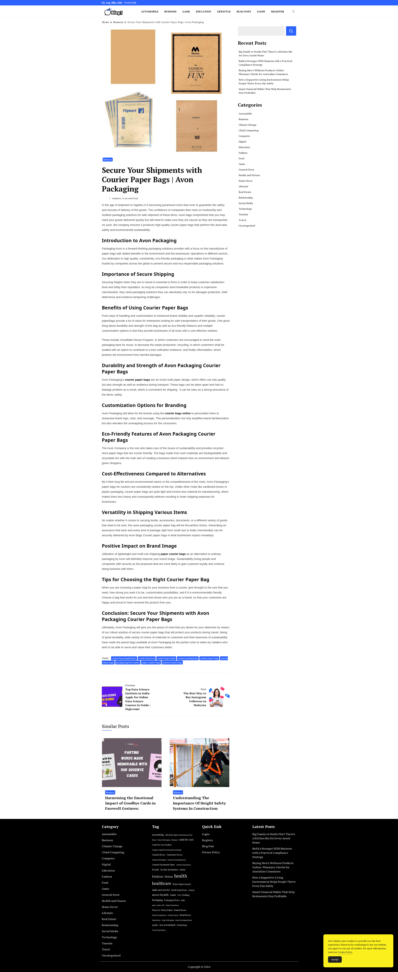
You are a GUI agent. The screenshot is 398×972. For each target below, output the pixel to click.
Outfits (173, 895)
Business (170, 11)
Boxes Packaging (164, 840)
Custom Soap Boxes (183, 865)
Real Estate (245, 192)
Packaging (157, 900)
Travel (242, 220)
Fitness (168, 876)
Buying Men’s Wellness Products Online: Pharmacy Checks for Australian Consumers (273, 867)
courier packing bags (188, 658)
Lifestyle (224, 11)
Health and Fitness (249, 175)
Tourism (243, 214)
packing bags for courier (128, 662)
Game (186, 11)
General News (246, 169)
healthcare (161, 883)
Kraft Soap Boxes (179, 890)
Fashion (243, 152)
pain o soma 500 (158, 905)
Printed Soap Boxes (159, 915)
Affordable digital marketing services (178, 835)
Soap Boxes (156, 920)
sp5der (155, 925)
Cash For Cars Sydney (162, 844)
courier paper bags (209, 658)
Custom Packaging (159, 860)
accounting (158, 834)
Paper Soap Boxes (172, 905)
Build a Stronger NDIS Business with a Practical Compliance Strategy (272, 853)
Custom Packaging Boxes (176, 860)
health (180, 876)
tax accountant (168, 924)
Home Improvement (182, 884)
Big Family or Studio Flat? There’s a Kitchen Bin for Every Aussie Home (273, 838)
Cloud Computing (249, 130)
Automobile (149, 11)
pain (183, 900)
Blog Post (244, 11)
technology (182, 925)
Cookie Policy (345, 952)
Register (277, 11)
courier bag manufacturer (124, 658)
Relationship (246, 197)
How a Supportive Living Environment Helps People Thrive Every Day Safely (274, 882)
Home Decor (246, 180)
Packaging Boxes (172, 900)
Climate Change (247, 124)
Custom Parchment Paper (163, 864)
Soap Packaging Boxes (183, 920)
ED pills (155, 869)
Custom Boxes (158, 854)
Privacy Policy (211, 852)
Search (291, 31)
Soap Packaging (168, 920)
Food (241, 158)
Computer (244, 136)
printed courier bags (172, 662)
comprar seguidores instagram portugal (166, 850)
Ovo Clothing (183, 895)
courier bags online (166, 658)
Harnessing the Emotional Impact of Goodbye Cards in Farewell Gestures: (130, 803)
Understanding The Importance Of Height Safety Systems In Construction (199, 803)
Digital (242, 141)
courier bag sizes (147, 658)
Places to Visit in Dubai (162, 910)
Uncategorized (247, 225)
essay (182, 869)
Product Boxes (173, 915)
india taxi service (161, 889)
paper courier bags (151, 662)
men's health (160, 895)
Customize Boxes (175, 854)
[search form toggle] (293, 11)
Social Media (246, 203)
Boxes (154, 840)
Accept (334, 959)
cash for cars (186, 839)
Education (203, 11)
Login (261, 11)
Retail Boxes (185, 915)
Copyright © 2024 (199, 967)
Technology (245, 208)
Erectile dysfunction (169, 869)
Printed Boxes (180, 910)
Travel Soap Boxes (159, 930)
